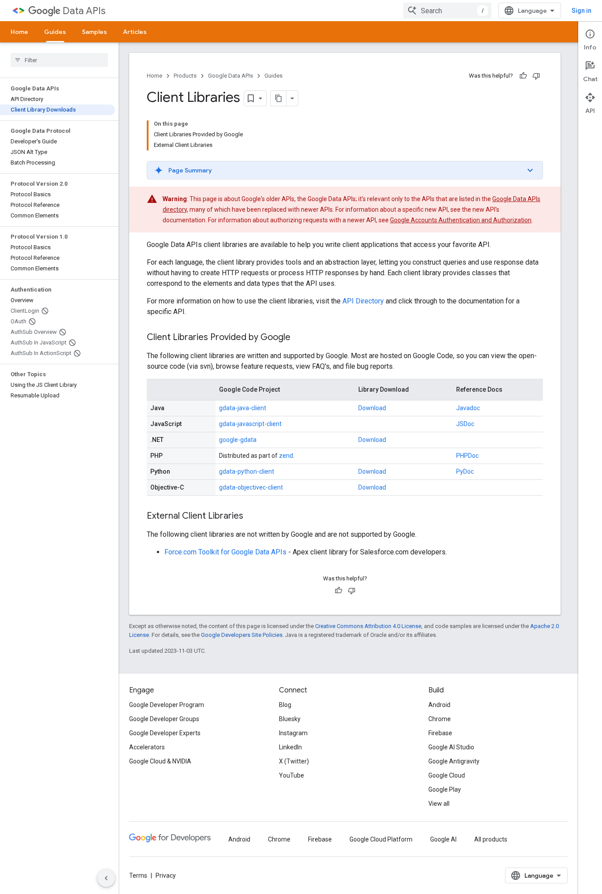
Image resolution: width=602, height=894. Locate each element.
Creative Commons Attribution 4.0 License (368, 626)
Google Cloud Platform (380, 839)
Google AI (443, 839)
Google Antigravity (453, 761)
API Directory (363, 301)
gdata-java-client (242, 407)
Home (19, 32)
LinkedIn (290, 747)
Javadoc (468, 407)
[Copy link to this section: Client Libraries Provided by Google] (299, 338)
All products (490, 839)
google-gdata (237, 439)
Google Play (444, 789)
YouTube (291, 775)
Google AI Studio (451, 747)
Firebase (440, 733)
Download (372, 407)
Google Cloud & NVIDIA (160, 761)
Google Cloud (446, 775)
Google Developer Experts (165, 733)
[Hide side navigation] (106, 878)
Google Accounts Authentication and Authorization (460, 220)
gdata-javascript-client (250, 423)
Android (439, 704)
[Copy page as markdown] (278, 98)
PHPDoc (467, 455)
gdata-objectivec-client (251, 487)
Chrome (439, 718)
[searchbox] (59, 60)
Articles (135, 32)
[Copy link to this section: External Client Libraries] (252, 516)
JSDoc (465, 423)
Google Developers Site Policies (241, 635)
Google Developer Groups (164, 718)
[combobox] (447, 11)
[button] (345, 170)
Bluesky (290, 718)
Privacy (166, 875)
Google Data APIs (230, 75)
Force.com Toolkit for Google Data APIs (225, 552)
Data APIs (84, 11)
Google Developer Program (166, 704)
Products (185, 75)
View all (439, 803)
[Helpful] (523, 75)
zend (286, 455)
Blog (285, 704)
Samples (94, 32)
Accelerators (147, 747)
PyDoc (465, 471)
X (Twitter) (294, 761)
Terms (138, 875)
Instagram (293, 733)
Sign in (581, 10)
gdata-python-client (246, 471)
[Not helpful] (536, 75)
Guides (55, 32)
